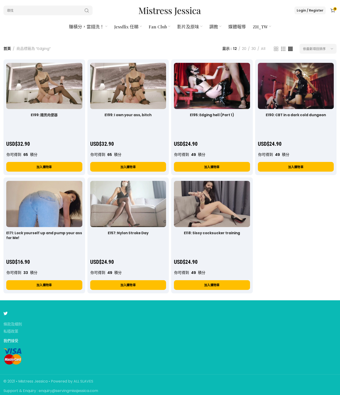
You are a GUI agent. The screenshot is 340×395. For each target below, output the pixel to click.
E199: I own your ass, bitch (128, 114)
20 (244, 48)
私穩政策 (10, 331)
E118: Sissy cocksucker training (212, 233)
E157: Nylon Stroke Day (128, 233)
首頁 (7, 48)
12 (235, 48)
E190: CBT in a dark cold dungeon (296, 114)
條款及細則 (12, 324)
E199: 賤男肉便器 (44, 114)
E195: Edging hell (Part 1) (212, 114)
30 (253, 48)
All (263, 48)
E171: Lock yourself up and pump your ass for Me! (44, 235)
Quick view (74, 71)
